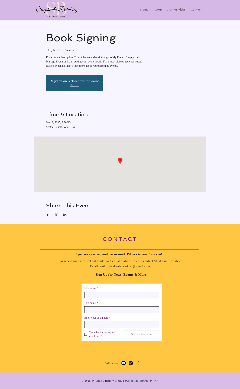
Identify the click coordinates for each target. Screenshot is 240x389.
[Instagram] (131, 363)
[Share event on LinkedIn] (65, 215)
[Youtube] (123, 363)
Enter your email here (97, 317)
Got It (74, 85)
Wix (156, 381)
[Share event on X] (56, 215)
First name (91, 288)
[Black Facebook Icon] (138, 363)
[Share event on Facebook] (47, 215)
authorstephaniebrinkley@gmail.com (125, 266)
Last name (91, 302)
